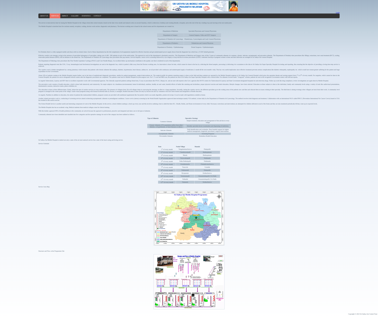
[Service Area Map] (189, 245)
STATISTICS (86, 16)
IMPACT (65, 16)
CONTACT (97, 16)
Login (338, 12)
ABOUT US (44, 16)
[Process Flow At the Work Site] (189, 309)
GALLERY (75, 16)
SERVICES (55, 16)
